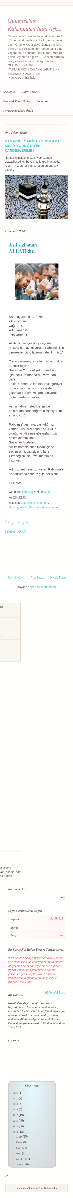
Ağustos (20, 1159)
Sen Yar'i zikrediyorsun (43, 507)
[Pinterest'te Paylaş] (24, 497)
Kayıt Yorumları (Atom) (42, 587)
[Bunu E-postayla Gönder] (10, 497)
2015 (15, 1126)
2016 (15, 1121)
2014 (15, 1132)
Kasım (19, 1142)
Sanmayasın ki (18, 507)
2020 (15, 1098)
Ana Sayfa (9, 92)
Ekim (19, 1148)
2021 (15, 1093)
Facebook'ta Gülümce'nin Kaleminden (36, 1188)
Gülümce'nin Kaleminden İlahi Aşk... (34, 24)
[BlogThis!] (14, 497)
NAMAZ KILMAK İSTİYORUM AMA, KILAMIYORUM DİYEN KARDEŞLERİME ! (33, 145)
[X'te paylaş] (17, 497)
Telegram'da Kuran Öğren (18, 111)
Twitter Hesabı (29, 92)
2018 (15, 1109)
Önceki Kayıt (58, 577)
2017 (15, 1115)
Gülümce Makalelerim (34, 502)
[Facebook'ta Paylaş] (20, 497)
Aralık (19, 1137)
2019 (15, 1104)
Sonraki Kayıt (15, 577)
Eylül (19, 1153)
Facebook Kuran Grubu (16, 101)
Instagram (42, 101)
